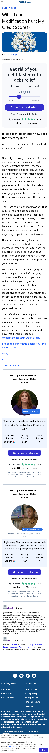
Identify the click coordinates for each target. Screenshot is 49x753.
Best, (5, 353)
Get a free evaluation (24, 107)
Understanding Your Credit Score (20, 337)
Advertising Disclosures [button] (12, 727)
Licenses (29, 706)
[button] (2, 2)
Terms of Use (31, 689)
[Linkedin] (34, 676)
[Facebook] (15, 676)
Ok (43, 750)
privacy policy (13, 746)
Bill (4, 359)
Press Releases (8, 697)
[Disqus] (24, 636)
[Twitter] (28, 676)
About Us (5, 689)
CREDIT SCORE (10, 8)
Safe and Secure (32, 702)
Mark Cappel (11, 54)
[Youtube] (21, 676)
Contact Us (6, 693)
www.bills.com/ (10, 365)
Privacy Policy (31, 693)
